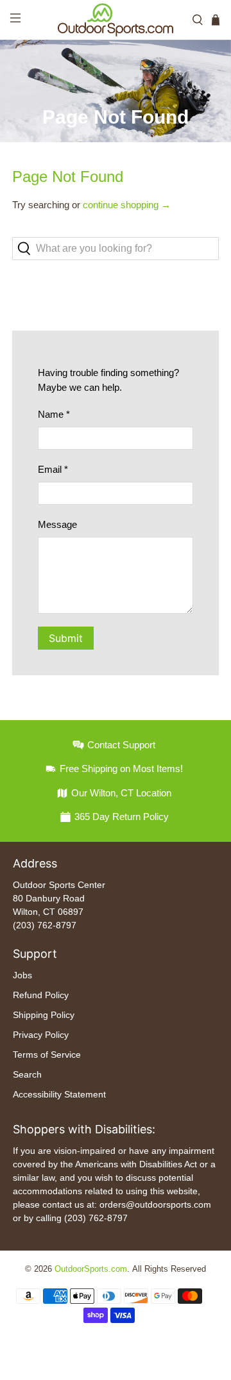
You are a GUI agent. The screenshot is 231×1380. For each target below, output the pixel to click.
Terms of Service (47, 1054)
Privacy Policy (41, 1035)
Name (54, 414)
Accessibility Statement (59, 1094)
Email (53, 469)
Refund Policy (41, 995)
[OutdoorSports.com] (115, 20)
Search (27, 1074)
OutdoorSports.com (91, 1269)
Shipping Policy (43, 1015)
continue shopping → (127, 204)
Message (57, 524)
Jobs (22, 975)
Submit (66, 638)
